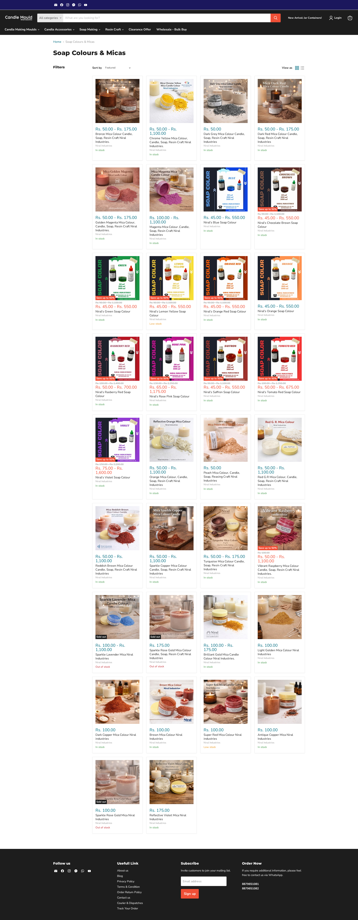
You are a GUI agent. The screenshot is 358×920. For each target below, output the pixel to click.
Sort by (97, 67)
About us (122, 870)
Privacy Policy (125, 881)
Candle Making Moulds (21, 29)
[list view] (302, 68)
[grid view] (297, 68)
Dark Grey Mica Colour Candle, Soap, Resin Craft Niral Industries (224, 138)
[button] (336, 18)
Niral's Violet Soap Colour (112, 477)
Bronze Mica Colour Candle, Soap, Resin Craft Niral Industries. (114, 138)
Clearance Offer (140, 29)
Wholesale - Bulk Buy (171, 29)
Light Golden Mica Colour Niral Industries (278, 652)
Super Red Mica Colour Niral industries (223, 737)
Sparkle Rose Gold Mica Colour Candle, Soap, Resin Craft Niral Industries (170, 654)
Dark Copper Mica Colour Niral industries (115, 737)
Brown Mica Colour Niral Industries (166, 737)
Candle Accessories (58, 29)
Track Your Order (127, 908)
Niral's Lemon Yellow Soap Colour (168, 313)
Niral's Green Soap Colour (112, 311)
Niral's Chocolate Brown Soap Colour (278, 225)
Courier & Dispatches (130, 903)
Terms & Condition (128, 887)
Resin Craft (113, 29)
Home (57, 41)
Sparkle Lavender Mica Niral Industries (114, 657)
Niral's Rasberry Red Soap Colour (113, 394)
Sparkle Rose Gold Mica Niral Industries (115, 817)
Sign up (190, 893)
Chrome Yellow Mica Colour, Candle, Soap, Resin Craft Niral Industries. (170, 142)
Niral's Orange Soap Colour (276, 311)
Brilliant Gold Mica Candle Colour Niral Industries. (221, 657)
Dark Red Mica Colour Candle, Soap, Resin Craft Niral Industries (278, 138)
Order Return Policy (129, 892)
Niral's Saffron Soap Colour (222, 392)
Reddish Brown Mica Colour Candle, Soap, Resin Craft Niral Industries (116, 570)
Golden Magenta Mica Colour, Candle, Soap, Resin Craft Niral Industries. (116, 226)
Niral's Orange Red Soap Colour (225, 311)
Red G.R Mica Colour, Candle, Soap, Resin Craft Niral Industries (277, 481)
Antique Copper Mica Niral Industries (275, 737)
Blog (120, 876)
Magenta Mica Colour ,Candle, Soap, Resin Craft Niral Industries (169, 231)
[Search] (276, 18)
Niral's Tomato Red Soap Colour (279, 392)
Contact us (123, 897)
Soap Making (88, 29)
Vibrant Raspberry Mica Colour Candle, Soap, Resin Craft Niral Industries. (278, 570)
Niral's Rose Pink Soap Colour (169, 396)
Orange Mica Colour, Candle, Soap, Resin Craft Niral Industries (169, 481)
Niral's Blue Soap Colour (220, 222)
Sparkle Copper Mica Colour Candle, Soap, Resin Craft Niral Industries (170, 570)
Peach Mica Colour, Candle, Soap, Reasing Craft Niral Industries (222, 477)
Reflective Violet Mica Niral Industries (168, 817)
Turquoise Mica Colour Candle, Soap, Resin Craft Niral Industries (224, 565)
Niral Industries (103, 145)
